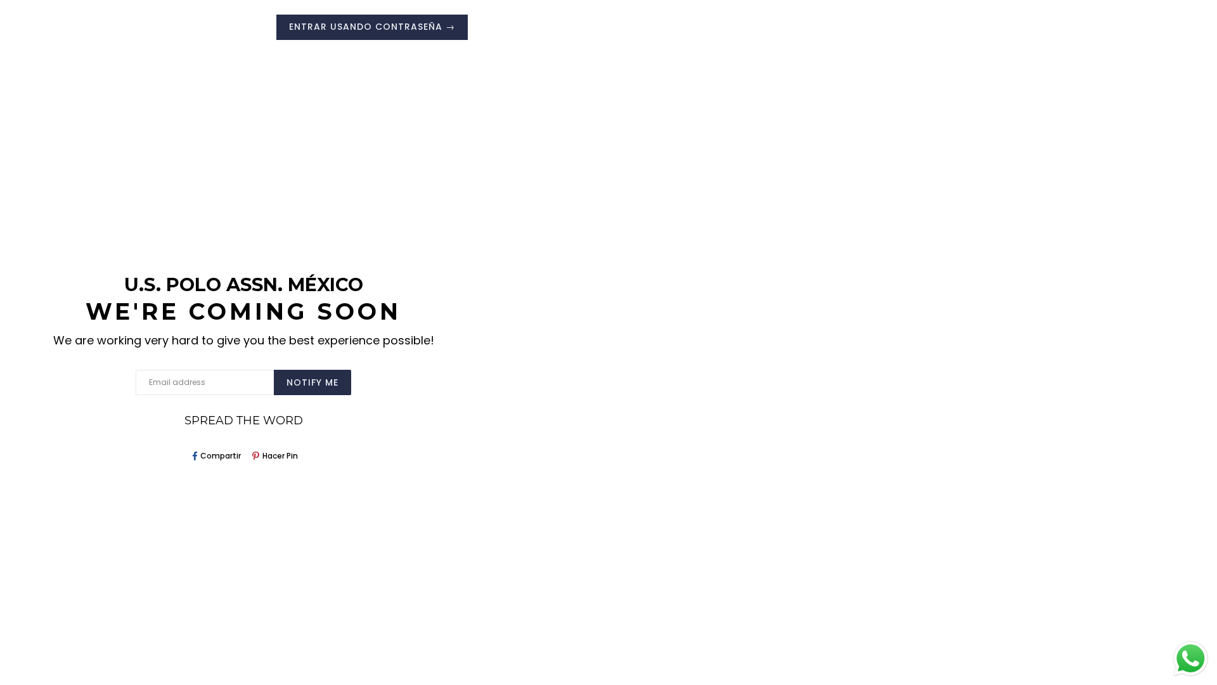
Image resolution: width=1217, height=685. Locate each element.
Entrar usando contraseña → (372, 26)
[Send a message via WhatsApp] (1191, 659)
